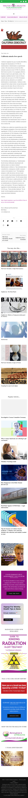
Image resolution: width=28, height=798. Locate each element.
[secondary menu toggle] (1, 1)
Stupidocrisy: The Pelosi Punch (8, 291)
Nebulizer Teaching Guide (8, 461)
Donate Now (14, 715)
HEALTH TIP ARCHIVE (15, 17)
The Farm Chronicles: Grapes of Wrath (11, 362)
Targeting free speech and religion (9, 385)
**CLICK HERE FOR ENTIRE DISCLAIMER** (14, 795)
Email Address (10, 613)
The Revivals (4, 339)
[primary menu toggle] (14, 14)
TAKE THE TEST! (14, 593)
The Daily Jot (5, 53)
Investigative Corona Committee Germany (13, 417)
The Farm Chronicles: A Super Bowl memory (12, 268)
